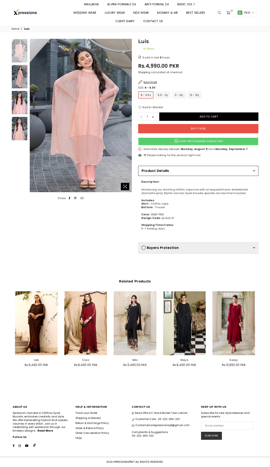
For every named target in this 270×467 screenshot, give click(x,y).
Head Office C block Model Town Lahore (161, 413)
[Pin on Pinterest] (75, 198)
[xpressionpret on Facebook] (13, 445)
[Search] (219, 12)
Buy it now (198, 128)
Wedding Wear (84, 13)
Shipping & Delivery (88, 418)
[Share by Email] (82, 198)
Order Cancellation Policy (92, 433)
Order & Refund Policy (90, 428)
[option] (81, 115)
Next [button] (128, 115)
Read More (45, 430)
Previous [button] (33, 115)
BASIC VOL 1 (185, 4)
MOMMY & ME (167, 13)
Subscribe (211, 435)
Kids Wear (141, 13)
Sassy (234, 360)
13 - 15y (194, 95)
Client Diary (125, 21)
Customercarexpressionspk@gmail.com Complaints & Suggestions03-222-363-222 (161, 430)
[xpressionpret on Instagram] (19, 445)
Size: (146, 87)
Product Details (155, 170)
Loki (36, 360)
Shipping (144, 72)
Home (15, 29)
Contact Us (153, 21)
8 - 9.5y (146, 95)
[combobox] (198, 191)
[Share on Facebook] (70, 198)
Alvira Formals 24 (121, 4)
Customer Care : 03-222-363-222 (157, 419)
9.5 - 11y (163, 95)
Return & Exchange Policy (92, 423)
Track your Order (86, 413)
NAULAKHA (91, 4)
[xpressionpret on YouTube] (27, 445)
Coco (85, 360)
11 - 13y (179, 95)
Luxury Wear (115, 13)
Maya (184, 360)
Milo (135, 360)
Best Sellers (195, 13)
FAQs (79, 438)
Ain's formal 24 (156, 4)
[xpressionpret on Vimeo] (35, 445)
